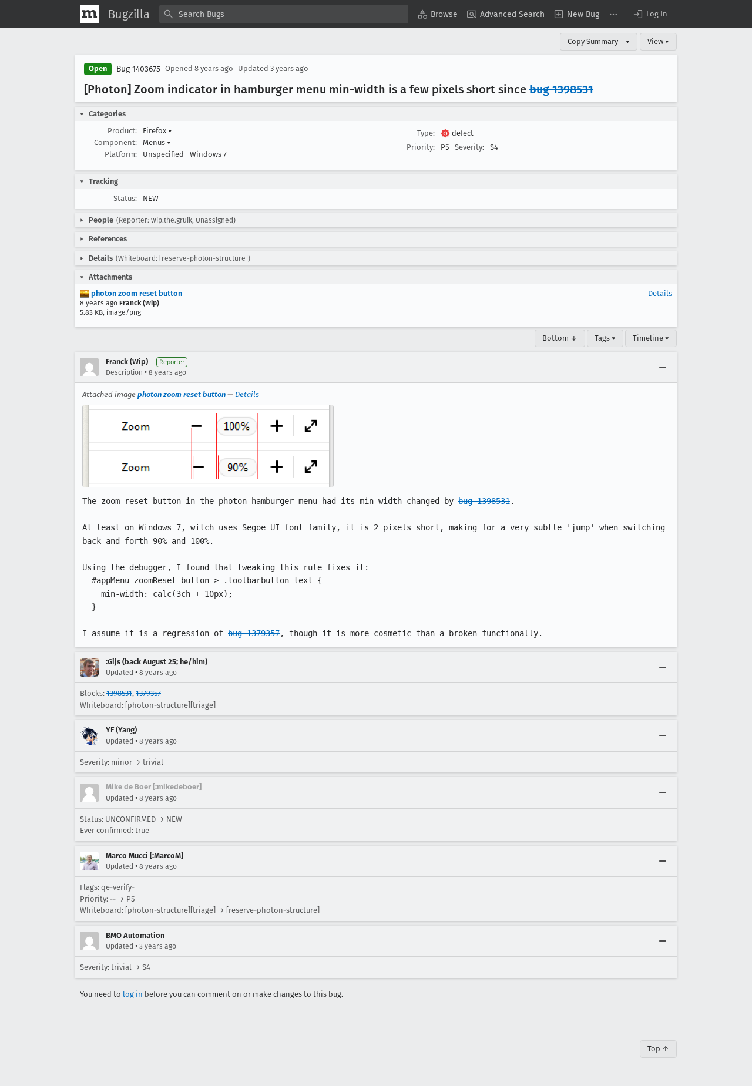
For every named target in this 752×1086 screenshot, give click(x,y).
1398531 (119, 693)
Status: (125, 198)
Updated (119, 672)
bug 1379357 (254, 633)
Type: (426, 133)
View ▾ (658, 41)
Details (660, 293)
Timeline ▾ (651, 338)
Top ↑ (658, 1048)
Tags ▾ (605, 338)
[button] (649, 14)
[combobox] (283, 14)
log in (133, 994)
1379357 (148, 693)
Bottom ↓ (560, 338)
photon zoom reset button (135, 293)
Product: (122, 130)
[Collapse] (662, 367)
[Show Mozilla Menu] (89, 14)
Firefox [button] (157, 130)
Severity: (469, 147)
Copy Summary (593, 41)
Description (124, 372)
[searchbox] (283, 14)
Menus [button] (157, 142)
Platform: (121, 154)
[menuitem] (437, 14)
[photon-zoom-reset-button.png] (208, 446)
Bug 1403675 (138, 69)
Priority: (421, 147)
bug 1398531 (561, 89)
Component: (115, 142)
